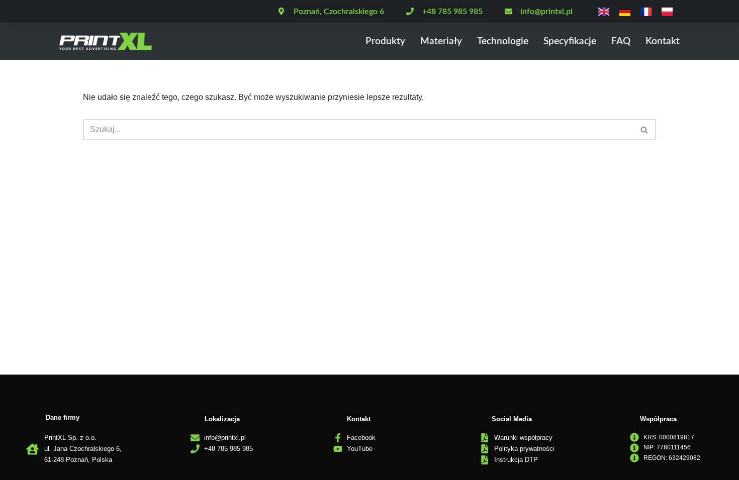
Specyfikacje (569, 41)
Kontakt (662, 41)
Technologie (502, 41)
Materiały (441, 41)
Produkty (385, 41)
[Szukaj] (644, 129)
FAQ (620, 41)
